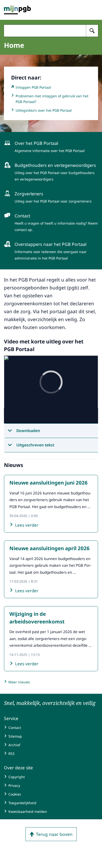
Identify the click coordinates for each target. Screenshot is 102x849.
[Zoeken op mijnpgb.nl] (92, 31)
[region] (51, 390)
